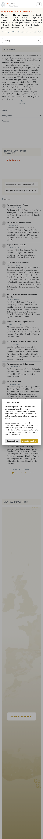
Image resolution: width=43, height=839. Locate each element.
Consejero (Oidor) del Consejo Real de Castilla (21, 32)
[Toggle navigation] (39, 4)
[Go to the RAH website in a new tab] (3, 3)
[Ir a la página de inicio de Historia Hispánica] (11, 3)
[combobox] (21, 40)
